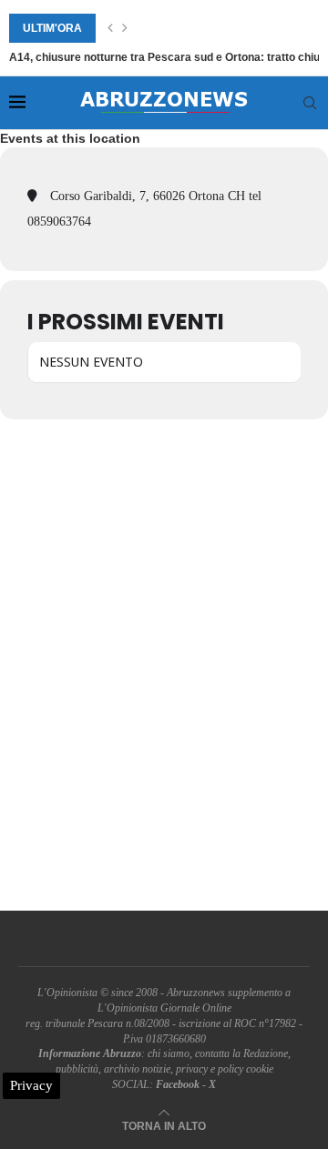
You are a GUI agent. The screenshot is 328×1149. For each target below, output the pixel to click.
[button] (110, 28)
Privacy (31, 1085)
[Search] (310, 102)
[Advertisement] (164, 665)
